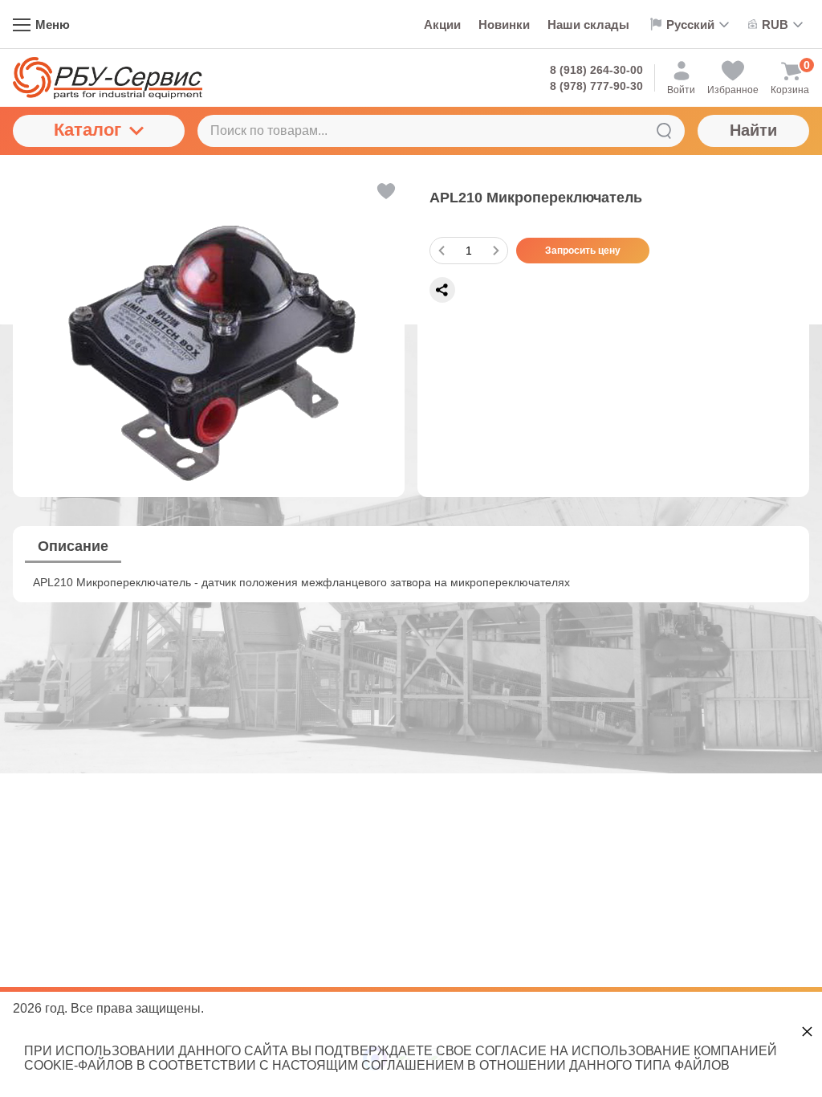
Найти (753, 130)
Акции (442, 24)
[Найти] (664, 131)
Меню (52, 24)
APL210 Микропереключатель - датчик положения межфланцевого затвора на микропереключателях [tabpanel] (301, 582)
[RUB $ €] (776, 24)
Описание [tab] (73, 546)
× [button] (807, 1030)
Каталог (87, 130)
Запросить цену (583, 250)
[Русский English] (688, 24)
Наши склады (588, 24)
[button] (385, 191)
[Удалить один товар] (441, 250)
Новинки (504, 24)
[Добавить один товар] (496, 250)
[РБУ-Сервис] (107, 78)
